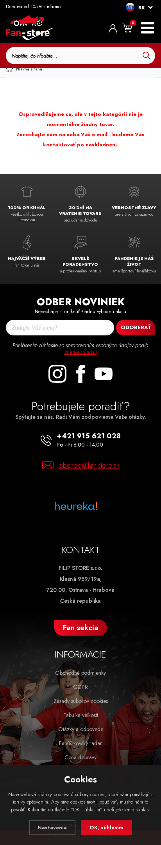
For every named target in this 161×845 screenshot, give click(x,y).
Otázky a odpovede (80, 729)
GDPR (80, 687)
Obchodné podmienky (80, 673)
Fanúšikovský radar (80, 743)
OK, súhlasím (106, 827)
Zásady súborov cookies (81, 701)
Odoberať (136, 327)
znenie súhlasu (80, 352)
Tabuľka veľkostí (80, 715)
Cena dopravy (80, 757)
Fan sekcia (80, 627)
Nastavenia (52, 827)
